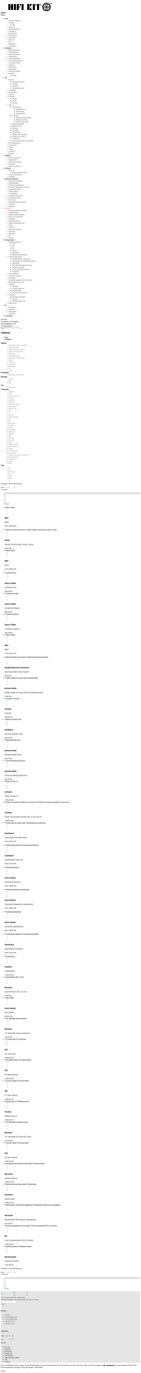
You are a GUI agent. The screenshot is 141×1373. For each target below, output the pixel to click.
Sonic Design (13, 450)
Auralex (11, 398)
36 (11, 487)
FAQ (6, 1359)
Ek (9, 467)
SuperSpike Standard (14, 948)
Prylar (10, 370)
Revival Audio (13, 444)
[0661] (10, 507)
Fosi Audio (12, 406)
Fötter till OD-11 (12, 796)
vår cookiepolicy (109, 1365)
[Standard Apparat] (12, 867)
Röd (9, 474)
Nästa (7, 504)
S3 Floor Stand (11, 1157)
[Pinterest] (14, 1295)
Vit (9, 480)
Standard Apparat (12, 882)
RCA (9, 381)
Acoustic (11, 391)
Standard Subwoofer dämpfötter (19, 904)
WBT (10, 463)
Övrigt (3, 1342)
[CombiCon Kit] (10, 573)
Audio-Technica (13, 396)
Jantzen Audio (13, 417)
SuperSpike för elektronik (16, 837)
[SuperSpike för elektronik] (25, 823)
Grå (9, 469)
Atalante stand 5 (12, 1261)
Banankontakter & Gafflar (17, 345)
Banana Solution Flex (14, 734)
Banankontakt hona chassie (17, 671)
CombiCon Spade (12, 608)
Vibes (10, 461)
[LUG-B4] (12, 698)
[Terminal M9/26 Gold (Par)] (15, 761)
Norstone (11, 429)
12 (5, 487)
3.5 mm (11, 379)
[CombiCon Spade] (11, 593)
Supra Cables (13, 457)
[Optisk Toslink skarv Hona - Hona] (31, 530)
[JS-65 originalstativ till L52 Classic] (31, 1226)
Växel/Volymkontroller (16, 358)
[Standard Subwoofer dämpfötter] (17, 889)
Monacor (11, 425)
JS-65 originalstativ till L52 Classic (19, 1240)
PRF (9, 436)
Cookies (7, 1362)
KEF (9, 421)
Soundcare (12, 453)
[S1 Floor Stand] (17, 1081)
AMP (10, 394)
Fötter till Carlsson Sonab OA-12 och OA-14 (23, 816)
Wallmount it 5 (11, 1116)
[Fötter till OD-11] (11, 781)
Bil (9, 368)
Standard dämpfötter (14, 926)
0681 (7, 649)
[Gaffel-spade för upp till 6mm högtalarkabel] (21, 678)
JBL (9, 419)
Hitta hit (8, 1349)
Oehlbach (11, 432)
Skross (10, 448)
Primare (11, 438)
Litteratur (12, 364)
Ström (10, 360)
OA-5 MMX (9, 1012)
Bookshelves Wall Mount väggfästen (20, 1219)
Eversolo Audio (13, 404)
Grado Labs (12, 408)
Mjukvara (11, 366)
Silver (10, 476)
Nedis (10, 427)
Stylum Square (11, 1178)
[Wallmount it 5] (17, 1101)
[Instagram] (27, 1292)
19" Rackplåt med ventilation (17, 1033)
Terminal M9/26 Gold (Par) (16, 775)
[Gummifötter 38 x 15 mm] (14, 977)
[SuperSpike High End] (22, 845)
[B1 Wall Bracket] (18, 1060)
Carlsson (11, 400)
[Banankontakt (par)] (12, 740)
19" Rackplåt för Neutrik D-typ (18, 1136)
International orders (12, 1357)
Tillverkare (9, 316)
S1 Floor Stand (11, 1095)
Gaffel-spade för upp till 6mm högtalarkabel (24, 692)
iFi (9, 413)
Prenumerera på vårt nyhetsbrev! (13, 1297)
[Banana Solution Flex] (13, 719)
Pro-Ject (11, 440)
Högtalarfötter (13, 347)
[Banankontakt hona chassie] (26, 657)
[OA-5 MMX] (9, 998)
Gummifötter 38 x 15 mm (16, 991)
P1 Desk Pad (10, 1054)
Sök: (2, 328)
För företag (9, 1355)
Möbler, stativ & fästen (16, 349)
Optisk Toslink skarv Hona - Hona (19, 544)
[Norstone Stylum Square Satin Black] (25, 1163)
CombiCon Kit (10, 587)
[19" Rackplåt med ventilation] (16, 1018)
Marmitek (12, 423)
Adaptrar (11, 353)
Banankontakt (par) (13, 754)
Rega (10, 442)
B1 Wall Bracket (11, 1074)
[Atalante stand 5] (18, 1246)
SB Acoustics (12, 446)
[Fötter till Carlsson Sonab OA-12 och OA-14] (37, 802)
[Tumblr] (27, 1295)
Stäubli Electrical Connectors (18, 455)
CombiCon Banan (12, 628)
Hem (6, 337)
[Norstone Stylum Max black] (20, 1184)
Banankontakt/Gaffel (16, 375)
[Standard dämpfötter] (13, 912)
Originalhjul (10, 971)
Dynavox (11, 402)
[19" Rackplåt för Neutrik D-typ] (16, 1122)
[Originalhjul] (10, 956)
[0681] (10, 635)
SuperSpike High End (14, 859)
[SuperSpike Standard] (22, 934)
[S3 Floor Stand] (17, 1143)
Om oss (7, 1347)
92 (14, 487)
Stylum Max (10, 1199)
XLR (9, 383)
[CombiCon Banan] (12, 614)
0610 (7, 565)
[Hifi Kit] (2, 1294)
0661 (7, 522)
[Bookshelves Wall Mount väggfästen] (33, 1205)
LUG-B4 (8, 713)
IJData (10, 415)
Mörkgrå (11, 472)
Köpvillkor (8, 1351)
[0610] (10, 550)
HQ (9, 410)
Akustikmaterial (14, 356)
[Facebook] (14, 1292)
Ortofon (11, 434)
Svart (10, 478)
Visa (2, 487)
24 (8, 487)
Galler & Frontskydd (15, 351)
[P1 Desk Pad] (15, 1039)
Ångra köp (8, 1353)
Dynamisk (12, 387)
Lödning (11, 362)
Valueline (11, 459)
